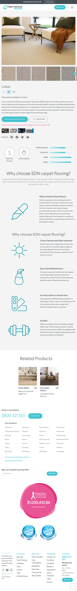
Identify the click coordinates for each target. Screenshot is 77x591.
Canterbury (61, 427)
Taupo (7, 447)
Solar (3, 578)
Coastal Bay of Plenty (12, 431)
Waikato (59, 447)
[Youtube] (7, 570)
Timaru (41, 447)
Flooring (4, 574)
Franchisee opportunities (13, 460)
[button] (72, 7)
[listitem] (38, 41)
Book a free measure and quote (15, 119)
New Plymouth (44, 439)
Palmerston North (63, 439)
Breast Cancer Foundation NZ (39, 125)
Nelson (24, 439)
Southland (60, 443)
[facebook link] (3, 570)
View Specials (49, 2)
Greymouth (60, 431)
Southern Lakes (44, 443)
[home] (12, 7)
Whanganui (43, 451)
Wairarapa (8, 451)
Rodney (7, 443)
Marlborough (61, 435)
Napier (7, 439)
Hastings (8, 435)
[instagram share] (11, 570)
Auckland (25, 427)
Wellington (26, 451)
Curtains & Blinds (6, 576)
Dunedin (25, 431)
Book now (60, 7)
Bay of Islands (44, 427)
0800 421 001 (66, 558)
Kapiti (41, 435)
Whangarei (60, 451)
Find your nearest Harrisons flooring (17, 457)
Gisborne (42, 431)
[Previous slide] (2, 73)
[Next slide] (74, 73)
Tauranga (25, 447)
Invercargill (26, 435)
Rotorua (24, 443)
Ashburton (8, 427)
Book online (35, 416)
